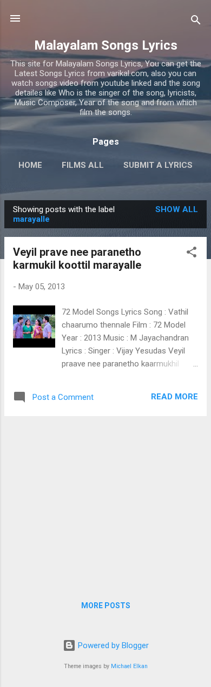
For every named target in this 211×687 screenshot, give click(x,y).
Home (30, 165)
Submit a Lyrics (158, 165)
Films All (83, 165)
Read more (174, 397)
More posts (105, 605)
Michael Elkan (129, 666)
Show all (176, 209)
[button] (191, 254)
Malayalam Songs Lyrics (105, 45)
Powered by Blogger (112, 645)
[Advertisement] (105, 500)
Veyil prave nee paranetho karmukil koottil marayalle (77, 258)
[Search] (195, 21)
